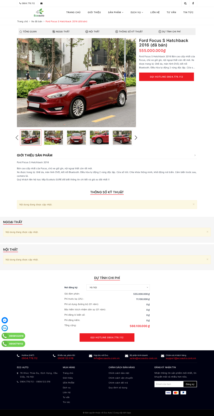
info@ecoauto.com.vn (107, 358)
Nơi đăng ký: (71, 287)
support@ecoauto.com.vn (181, 358)
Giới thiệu (94, 12)
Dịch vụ (136, 12)
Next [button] (136, 137)
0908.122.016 (65, 358)
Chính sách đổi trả (118, 382)
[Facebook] (5, 320)
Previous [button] (17, 137)
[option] (76, 82)
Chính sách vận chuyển (121, 378)
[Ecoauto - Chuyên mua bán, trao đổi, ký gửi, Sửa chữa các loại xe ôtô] (38, 12)
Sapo (128, 412)
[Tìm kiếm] (185, 3)
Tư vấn (171, 12)
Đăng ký (190, 384)
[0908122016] (5, 336)
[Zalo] (5, 328)
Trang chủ (73, 12)
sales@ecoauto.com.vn (143, 358)
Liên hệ (155, 12)
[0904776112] (5, 344)
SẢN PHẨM (115, 12)
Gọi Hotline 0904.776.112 (166, 76)
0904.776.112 (28, 3)
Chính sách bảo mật (119, 373)
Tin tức (188, 12)
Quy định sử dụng (118, 387)
